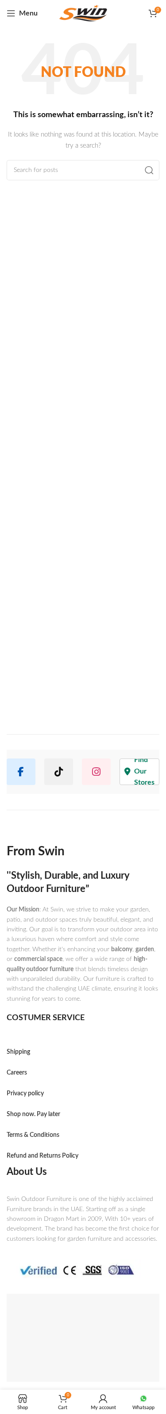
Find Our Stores (144, 771)
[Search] (149, 170)
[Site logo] (83, 13)
